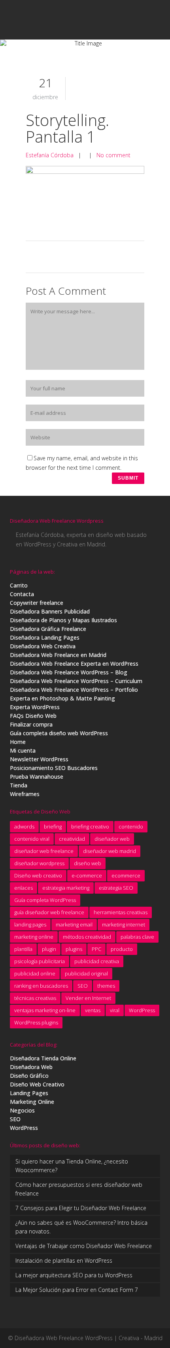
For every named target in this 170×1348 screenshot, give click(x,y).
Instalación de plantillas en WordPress (63, 1260)
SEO (82, 985)
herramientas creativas (120, 912)
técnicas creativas (35, 998)
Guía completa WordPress (45, 900)
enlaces (23, 887)
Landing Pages (29, 1093)
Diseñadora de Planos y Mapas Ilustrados (63, 620)
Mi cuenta (23, 750)
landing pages (30, 924)
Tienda (18, 785)
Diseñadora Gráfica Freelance (48, 629)
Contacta (22, 594)
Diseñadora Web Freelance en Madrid (58, 655)
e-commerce (87, 875)
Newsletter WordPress (39, 759)
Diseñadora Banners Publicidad (50, 611)
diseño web (87, 863)
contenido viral (31, 838)
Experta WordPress (35, 707)
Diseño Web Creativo (37, 1084)
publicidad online (34, 973)
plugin (49, 949)
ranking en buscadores (41, 985)
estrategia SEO (116, 887)
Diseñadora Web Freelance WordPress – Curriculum (76, 681)
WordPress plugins (36, 1022)
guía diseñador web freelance (49, 912)
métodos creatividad (87, 936)
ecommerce (125, 875)
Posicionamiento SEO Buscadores (54, 768)
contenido (131, 826)
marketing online (33, 936)
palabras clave (137, 936)
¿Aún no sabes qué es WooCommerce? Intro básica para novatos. (81, 1227)
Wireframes (25, 794)
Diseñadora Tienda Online (43, 1058)
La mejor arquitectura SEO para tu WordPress (73, 1275)
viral (114, 1010)
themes (106, 985)
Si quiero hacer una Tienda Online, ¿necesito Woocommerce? (71, 1166)
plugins (74, 949)
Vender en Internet (88, 998)
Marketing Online (32, 1101)
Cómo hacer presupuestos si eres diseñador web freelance (78, 1189)
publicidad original (86, 973)
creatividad (72, 838)
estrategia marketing (65, 887)
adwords (24, 826)
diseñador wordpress (39, 863)
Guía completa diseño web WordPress (59, 733)
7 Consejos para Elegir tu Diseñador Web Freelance (80, 1208)
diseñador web (112, 838)
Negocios (22, 1110)
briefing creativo (90, 826)
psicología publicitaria (39, 961)
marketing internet (123, 924)
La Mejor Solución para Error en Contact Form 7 (76, 1289)
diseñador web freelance (44, 851)
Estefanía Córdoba (50, 155)
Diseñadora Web (31, 1067)
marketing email (74, 924)
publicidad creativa (96, 961)
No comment (113, 155)
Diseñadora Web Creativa (43, 646)
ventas (92, 1010)
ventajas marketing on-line (45, 1010)
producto (122, 949)
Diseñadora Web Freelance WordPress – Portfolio (74, 689)
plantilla (23, 949)
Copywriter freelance (36, 602)
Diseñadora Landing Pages (44, 637)
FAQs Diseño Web (33, 715)
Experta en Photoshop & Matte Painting (62, 698)
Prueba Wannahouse (36, 776)
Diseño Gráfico (29, 1075)
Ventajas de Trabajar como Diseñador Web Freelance (83, 1246)
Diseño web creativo (38, 875)
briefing (53, 826)
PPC (96, 949)
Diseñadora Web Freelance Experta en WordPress (74, 663)
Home (18, 742)
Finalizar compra (31, 724)
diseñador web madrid (109, 851)
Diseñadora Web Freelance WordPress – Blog (68, 672)
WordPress (142, 1010)
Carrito (19, 585)
